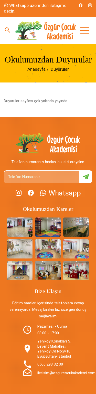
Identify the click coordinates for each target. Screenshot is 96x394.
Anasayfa (36, 69)
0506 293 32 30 (50, 364)
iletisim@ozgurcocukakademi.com (66, 373)
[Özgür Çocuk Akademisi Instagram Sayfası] (90, 5)
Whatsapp (64, 193)
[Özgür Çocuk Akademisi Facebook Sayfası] (80, 5)
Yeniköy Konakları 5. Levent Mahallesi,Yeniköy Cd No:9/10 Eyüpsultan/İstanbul (54, 349)
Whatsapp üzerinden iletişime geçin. (35, 8)
